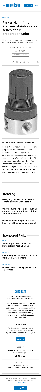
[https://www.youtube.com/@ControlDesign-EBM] (24, 356)
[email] (28, 62)
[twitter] (20, 62)
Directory (6, 17)
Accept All (20, 388)
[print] (38, 62)
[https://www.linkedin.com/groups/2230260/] (19, 356)
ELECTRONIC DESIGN (20, 370)
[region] (20, 383)
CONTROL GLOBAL (14, 367)
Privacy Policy (21, 382)
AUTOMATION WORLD (20, 365)
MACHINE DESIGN (27, 367)
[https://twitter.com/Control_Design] (21, 356)
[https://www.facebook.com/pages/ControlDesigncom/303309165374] (16, 356)
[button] (3, 5)
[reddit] (24, 62)
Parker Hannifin (25, 47)
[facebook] (13, 62)
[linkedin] (17, 62)
